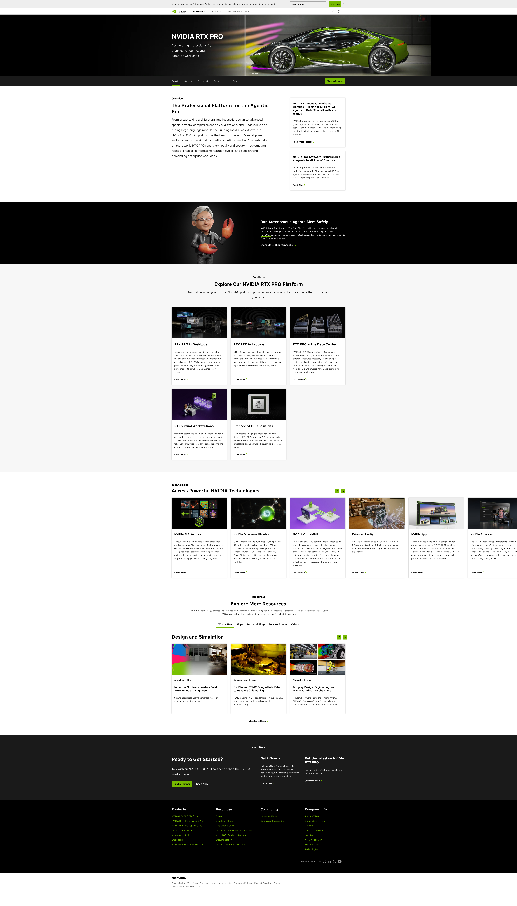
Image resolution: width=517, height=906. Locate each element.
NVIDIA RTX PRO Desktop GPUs (187, 821)
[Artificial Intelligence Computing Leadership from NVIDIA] (179, 11)
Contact (277, 883)
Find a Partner (182, 784)
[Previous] (337, 491)
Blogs (219, 816)
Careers (309, 825)
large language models (196, 130)
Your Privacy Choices (197, 883)
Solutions (188, 81)
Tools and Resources (237, 11)
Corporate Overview (315, 821)
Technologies (204, 81)
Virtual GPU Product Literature (231, 835)
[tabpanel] (258, 678)
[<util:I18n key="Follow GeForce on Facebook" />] (320, 861)
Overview (176, 81)
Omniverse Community (272, 821)
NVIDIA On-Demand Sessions (231, 844)
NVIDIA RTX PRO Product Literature (234, 830)
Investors (309, 835)
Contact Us (266, 783)
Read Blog (298, 185)
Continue (335, 4)
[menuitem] (199, 11)
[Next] (343, 491)
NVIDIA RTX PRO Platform (185, 816)
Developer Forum (269, 816)
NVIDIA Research (313, 839)
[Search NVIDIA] (333, 11)
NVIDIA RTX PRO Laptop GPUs (187, 825)
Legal (213, 883)
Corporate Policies (243, 883)
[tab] (225, 624)
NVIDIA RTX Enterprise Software (188, 844)
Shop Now (202, 784)
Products (216, 11)
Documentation (224, 839)
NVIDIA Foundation (314, 830)
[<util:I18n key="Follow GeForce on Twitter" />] (334, 861)
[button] (338, 12)
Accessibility (225, 883)
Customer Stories (225, 825)
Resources (219, 81)
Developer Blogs (224, 821)
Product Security (262, 883)
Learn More (180, 379)
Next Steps (233, 81)
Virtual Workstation (181, 835)
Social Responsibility (315, 844)
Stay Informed (312, 780)
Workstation (199, 11)
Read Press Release (303, 141)
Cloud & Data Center (182, 830)
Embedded (177, 839)
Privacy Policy (178, 883)
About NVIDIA (312, 816)
